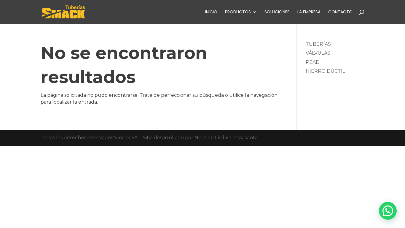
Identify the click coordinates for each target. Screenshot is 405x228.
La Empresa (309, 12)
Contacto (340, 12)
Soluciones (277, 12)
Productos (238, 12)
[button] (388, 211)
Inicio (211, 12)
